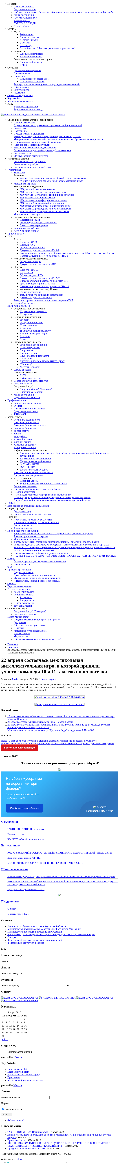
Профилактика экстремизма (28, 475)
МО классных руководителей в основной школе (45, 208)
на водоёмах (20, 436)
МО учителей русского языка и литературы (43, 192)
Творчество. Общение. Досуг (35, 331)
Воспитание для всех (18, 306)
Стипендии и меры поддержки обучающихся (37, 142)
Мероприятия (21, 636)
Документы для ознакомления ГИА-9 (39, 250)
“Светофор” (26, 364)
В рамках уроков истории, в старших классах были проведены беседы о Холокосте (49, 740)
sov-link (18, 1159)
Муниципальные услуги (20, 101)
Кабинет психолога (24, 592)
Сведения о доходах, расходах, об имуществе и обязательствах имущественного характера (61, 544)
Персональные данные (19, 586)
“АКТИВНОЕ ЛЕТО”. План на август (26, 829)
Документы (20, 128)
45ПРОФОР (20, 414)
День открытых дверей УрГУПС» (24, 858)
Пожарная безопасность (26, 422)
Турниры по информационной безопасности (43, 483)
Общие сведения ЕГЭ (31, 275)
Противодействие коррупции (23, 530)
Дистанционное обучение (27, 70)
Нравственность (28, 325)
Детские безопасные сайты (34, 469)
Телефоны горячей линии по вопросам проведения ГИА (43, 300)
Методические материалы (27, 539)
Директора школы (29, 37)
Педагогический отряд (26, 411)
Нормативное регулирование (35, 458)
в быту (17, 433)
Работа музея (26, 34)
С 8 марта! (12, 909)
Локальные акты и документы (30, 161)
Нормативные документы (33, 311)
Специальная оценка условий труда (32, 167)
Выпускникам (21, 90)
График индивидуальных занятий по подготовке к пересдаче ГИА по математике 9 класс (67, 253)
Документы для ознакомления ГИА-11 (40, 278)
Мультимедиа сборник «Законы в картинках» (38, 578)
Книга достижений (24, 15)
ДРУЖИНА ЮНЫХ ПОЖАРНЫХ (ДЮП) (42, 361)
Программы (26, 314)
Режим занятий (22, 633)
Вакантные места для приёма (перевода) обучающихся (42, 150)
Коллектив (19, 172)
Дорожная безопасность (26, 428)
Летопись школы (29, 40)
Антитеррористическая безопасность (33, 472)
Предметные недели (30, 219)
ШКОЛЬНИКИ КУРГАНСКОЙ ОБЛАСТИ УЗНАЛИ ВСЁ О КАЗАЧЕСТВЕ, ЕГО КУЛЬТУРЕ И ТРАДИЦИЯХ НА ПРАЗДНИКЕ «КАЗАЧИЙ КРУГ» (58, 1144)
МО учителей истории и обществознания (42, 203)
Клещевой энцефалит (25, 444)
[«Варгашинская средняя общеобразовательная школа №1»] (33, 114)
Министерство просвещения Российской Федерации (35, 931)
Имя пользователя (10, 1097)
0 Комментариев (47, 679)
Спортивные (26, 350)
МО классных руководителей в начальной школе (46, 206)
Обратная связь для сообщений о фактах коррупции (41, 553)
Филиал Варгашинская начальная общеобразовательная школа (53, 178)
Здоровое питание (23, 528)
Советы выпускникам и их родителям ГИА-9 (44, 256)
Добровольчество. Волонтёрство (31, 380)
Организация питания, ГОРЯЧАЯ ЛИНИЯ (36, 522)
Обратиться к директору (20, 95)
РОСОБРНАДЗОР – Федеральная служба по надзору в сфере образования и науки (51, 934)
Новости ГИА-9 (28, 242)
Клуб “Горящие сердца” (26, 231)
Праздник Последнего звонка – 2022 (25, 889)
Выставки (25, 42)
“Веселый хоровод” (30, 367)
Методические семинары (27, 214)
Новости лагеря (22, 564)
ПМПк (23, 65)
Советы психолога (23, 594)
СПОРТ (11, 583)
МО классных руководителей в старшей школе (44, 211)
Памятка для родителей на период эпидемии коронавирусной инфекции (52, 497)
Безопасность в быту (18, 1071)
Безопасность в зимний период (23, 1074)
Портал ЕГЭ (26, 272)
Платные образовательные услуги (32, 144)
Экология (25, 336)
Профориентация (16, 400)
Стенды (18, 405)
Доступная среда (22, 153)
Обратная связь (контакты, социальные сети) (37, 639)
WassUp (17, 1057)
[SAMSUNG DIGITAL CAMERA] (19, 997)
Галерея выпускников (25, 17)
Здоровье (24, 319)
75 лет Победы (21, 26)
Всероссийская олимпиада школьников (28, 505)
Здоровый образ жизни (26, 106)
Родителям (19, 92)
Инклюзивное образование (34, 78)
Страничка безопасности (27, 419)
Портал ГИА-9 (27, 244)
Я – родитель (27, 600)
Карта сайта (13, 98)
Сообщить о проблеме (24, 808)
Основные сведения (24, 122)
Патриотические (28, 353)
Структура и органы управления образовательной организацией (48, 125)
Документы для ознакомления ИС (38, 264)
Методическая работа (25, 183)
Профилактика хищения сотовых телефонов (37, 489)
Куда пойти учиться (24, 303)
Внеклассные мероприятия (34, 225)
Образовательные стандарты (29, 133)
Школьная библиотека (31, 53)
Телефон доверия (23, 605)
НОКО (11, 503)
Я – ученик (26, 597)
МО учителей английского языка (37, 197)
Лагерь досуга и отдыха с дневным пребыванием (40, 561)
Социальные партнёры (26, 164)
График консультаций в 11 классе (37, 283)
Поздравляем (10, 901)
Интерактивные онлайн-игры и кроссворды (37, 580)
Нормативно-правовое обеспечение (32, 514)
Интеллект (25, 328)
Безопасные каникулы (25, 486)
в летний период (22, 442)
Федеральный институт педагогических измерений (34, 940)
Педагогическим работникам (35, 461)
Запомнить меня (13, 1109)
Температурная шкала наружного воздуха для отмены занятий (47, 84)
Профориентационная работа (29, 408)
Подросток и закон (23, 572)
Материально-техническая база (30, 630)
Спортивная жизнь (24, 383)
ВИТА (23, 375)
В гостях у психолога (18, 589)
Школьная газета (22, 369)
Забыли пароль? (15, 1120)
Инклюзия (19, 76)
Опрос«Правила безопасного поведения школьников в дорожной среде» (52, 500)
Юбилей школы (22, 20)
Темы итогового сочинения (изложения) (41, 294)
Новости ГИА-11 (29, 269)
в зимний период (23, 439)
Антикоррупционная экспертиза (31, 536)
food (9, 567)
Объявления (9, 821)
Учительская (14, 169)
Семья (23, 339)
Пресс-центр (26, 358)
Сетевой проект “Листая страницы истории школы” (47, 48)
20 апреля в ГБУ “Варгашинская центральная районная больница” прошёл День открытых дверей (57, 743)
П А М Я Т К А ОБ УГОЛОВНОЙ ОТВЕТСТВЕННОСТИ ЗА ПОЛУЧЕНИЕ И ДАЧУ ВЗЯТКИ (65, 555)
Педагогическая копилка (27, 397)
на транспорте (21, 430)
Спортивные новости (25, 9)
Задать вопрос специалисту (28, 109)
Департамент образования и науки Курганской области (36, 926)
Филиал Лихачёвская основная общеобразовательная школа (51, 181)
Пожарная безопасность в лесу (30, 425)
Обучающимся (21, 87)
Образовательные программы (29, 625)
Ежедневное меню (23, 525)
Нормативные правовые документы (33, 519)
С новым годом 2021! (18, 914)
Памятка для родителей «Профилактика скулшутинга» (43, 494)
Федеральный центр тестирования (25, 942)
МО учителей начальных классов (37, 189)
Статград (12, 937)
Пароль (5, 1103)
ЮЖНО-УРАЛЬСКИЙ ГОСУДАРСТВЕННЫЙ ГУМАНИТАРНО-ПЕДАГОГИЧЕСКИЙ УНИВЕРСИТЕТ (59, 853)
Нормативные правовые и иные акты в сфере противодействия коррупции (53, 533)
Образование (20, 131)
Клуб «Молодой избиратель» (35, 355)
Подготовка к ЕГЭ (17, 1069)
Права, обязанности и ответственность (34, 575)
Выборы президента (30, 378)
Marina (15, 679)
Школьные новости (24, 6)
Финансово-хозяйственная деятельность (35, 147)
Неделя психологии (24, 603)
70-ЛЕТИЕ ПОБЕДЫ (25, 23)
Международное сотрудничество (31, 156)
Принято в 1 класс (16, 834)
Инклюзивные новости (32, 81)
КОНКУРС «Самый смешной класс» (25, 839)
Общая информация (30, 261)
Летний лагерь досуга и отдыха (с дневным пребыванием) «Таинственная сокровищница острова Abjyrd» (61, 876)
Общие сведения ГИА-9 (32, 247)
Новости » (12, 647)
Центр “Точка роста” (18, 617)
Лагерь (11, 558)
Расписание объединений (33, 344)
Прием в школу (22, 73)
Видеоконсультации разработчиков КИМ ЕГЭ (44, 281)
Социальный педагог (31, 62)
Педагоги (19, 628)
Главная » (12, 644)
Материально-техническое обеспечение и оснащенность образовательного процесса (58, 139)
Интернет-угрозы (29, 480)
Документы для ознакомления (36, 297)
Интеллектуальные (30, 347)
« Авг (5, 1039)
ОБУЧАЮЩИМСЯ (30, 464)
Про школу (25, 45)
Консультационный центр (27, 228)
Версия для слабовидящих (19, 747)
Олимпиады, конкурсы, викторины (38, 222)
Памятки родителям (24, 492)
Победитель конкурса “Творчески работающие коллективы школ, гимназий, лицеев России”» (63, 12)
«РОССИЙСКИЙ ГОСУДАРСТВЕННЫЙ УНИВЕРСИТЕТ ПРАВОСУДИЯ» (45, 863)
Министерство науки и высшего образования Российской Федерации (44, 929)
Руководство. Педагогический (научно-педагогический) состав (47, 136)
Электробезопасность (25, 447)
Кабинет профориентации (34, 333)
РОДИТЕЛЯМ (27, 467)
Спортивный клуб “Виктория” (36, 389)
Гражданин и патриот (31, 322)
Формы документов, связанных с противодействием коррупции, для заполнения (56, 542)
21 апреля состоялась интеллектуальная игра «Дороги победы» (40, 722)
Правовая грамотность (19, 569)
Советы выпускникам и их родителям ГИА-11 (44, 286)
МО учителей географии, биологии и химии (43, 200)
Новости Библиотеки (31, 56)
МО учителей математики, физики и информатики (47, 194)
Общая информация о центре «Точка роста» (37, 619)
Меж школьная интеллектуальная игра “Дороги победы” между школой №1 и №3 (50, 730)
